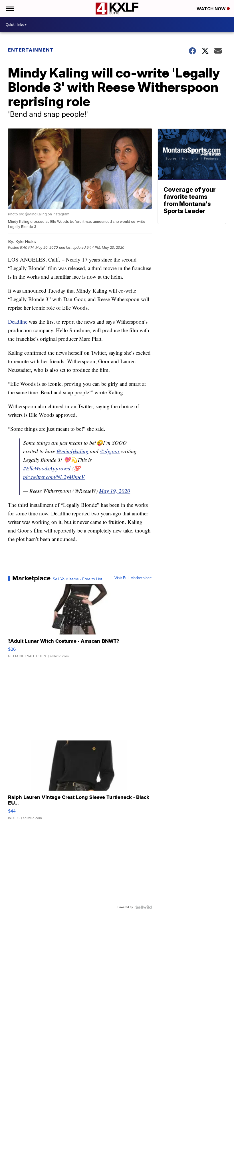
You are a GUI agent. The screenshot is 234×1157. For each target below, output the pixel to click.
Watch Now (212, 8)
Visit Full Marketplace (133, 578)
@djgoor (110, 451)
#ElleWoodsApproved (46, 468)
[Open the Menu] (9, 8)
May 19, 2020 (114, 490)
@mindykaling (72, 451)
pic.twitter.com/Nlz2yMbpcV (54, 476)
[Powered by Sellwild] (143, 907)
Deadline (17, 321)
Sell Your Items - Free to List (77, 579)
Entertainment (31, 50)
